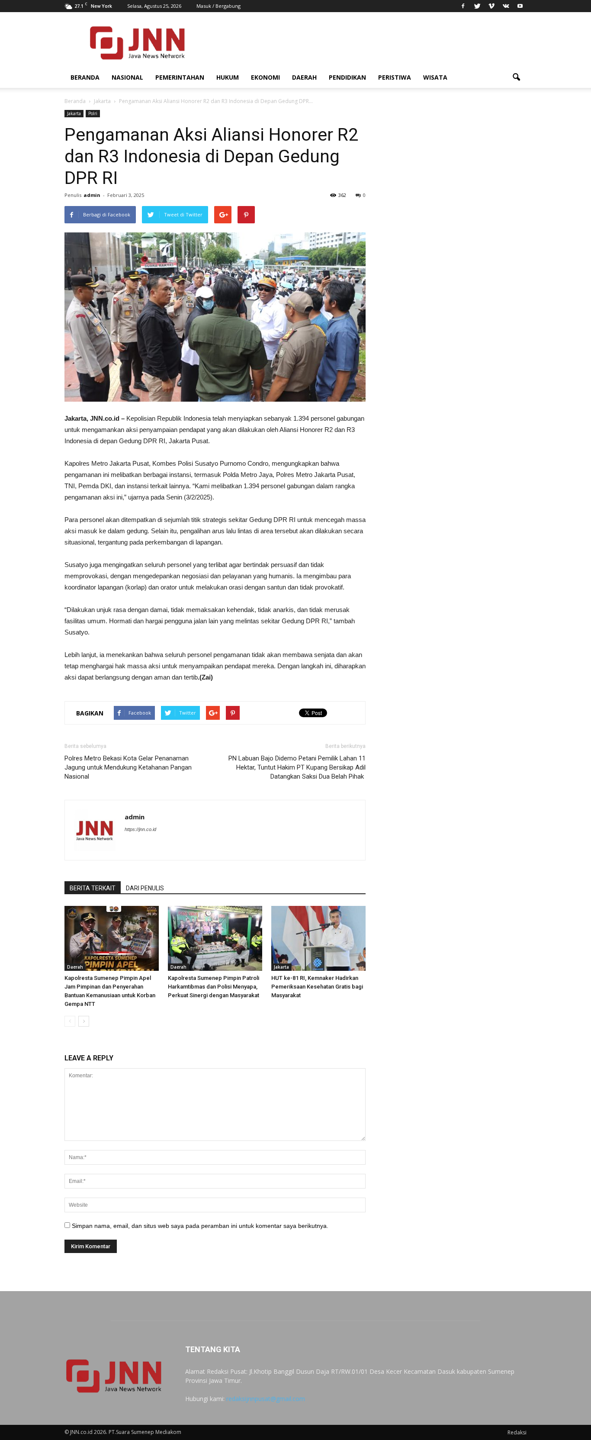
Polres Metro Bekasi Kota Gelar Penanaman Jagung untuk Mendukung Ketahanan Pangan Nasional (128, 767)
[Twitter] (477, 6)
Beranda (85, 77)
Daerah (304, 77)
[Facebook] (462, 6)
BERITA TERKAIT (93, 888)
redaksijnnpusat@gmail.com (265, 1399)
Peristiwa (394, 77)
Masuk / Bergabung (218, 6)
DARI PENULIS (145, 888)
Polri (92, 113)
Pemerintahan (179, 77)
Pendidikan (347, 77)
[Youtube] (520, 6)
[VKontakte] (505, 6)
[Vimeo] (491, 6)
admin (92, 195)
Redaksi (517, 1432)
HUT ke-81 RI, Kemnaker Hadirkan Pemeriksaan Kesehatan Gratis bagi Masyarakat (317, 987)
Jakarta (74, 113)
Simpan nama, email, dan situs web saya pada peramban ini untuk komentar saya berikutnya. (200, 1225)
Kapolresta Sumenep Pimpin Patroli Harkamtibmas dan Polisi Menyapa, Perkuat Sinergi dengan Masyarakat (213, 987)
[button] (516, 77)
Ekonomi (265, 77)
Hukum (227, 77)
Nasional (127, 77)
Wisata (435, 77)
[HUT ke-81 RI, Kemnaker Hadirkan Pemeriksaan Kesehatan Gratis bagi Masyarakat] (318, 938)
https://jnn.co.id (140, 829)
